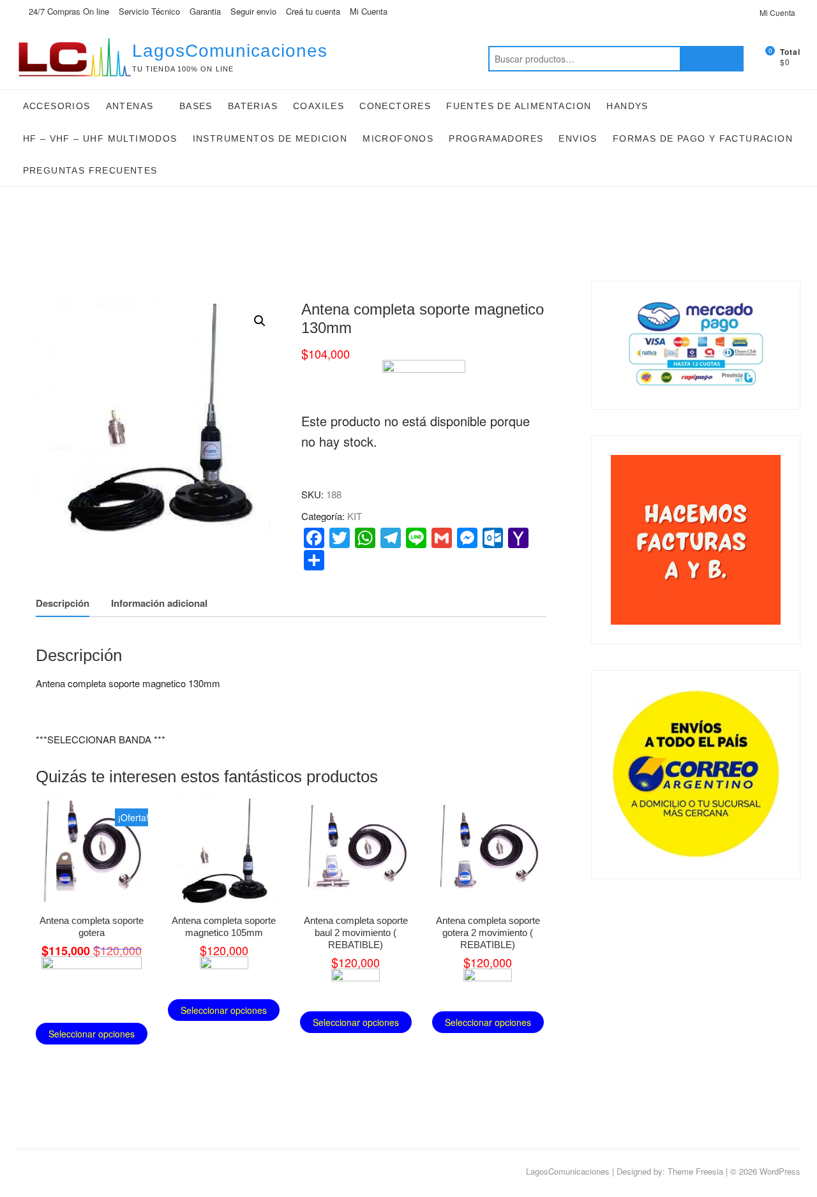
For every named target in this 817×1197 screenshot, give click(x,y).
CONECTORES (395, 106)
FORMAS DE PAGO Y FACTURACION (703, 138)
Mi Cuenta (368, 11)
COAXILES (318, 106)
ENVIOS (577, 138)
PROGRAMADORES (496, 138)
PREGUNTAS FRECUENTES (90, 170)
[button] (259, 320)
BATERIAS (253, 106)
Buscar (712, 58)
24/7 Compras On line (67, 11)
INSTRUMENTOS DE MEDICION (270, 138)
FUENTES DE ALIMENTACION (518, 106)
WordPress (780, 1171)
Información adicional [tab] (159, 603)
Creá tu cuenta (313, 11)
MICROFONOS (398, 138)
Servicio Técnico (149, 11)
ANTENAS (130, 106)
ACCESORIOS (57, 106)
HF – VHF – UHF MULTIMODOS (100, 138)
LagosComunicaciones (229, 51)
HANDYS (627, 106)
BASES (196, 106)
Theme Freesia (695, 1171)
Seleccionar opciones (92, 1033)
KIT (354, 516)
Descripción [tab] (62, 603)
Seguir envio (253, 11)
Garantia (205, 11)
